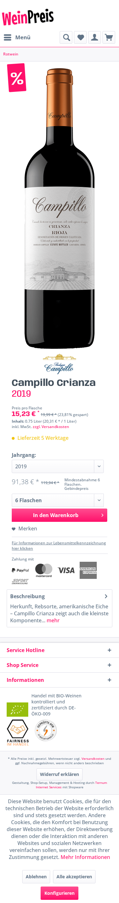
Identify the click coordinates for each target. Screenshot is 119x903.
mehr (52, 620)
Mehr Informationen (85, 857)
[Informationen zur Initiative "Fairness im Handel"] (18, 732)
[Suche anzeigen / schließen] (66, 37)
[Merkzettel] (80, 37)
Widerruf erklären (59, 774)
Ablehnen (36, 877)
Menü (22, 37)
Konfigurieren (59, 893)
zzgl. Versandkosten (51, 426)
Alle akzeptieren (74, 877)
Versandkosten (93, 758)
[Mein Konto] (94, 37)
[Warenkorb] (108, 37)
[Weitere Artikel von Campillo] (59, 364)
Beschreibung (27, 596)
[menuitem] (17, 37)
